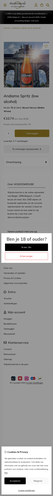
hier (6, 473)
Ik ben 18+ (27, 247)
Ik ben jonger (26, 256)
